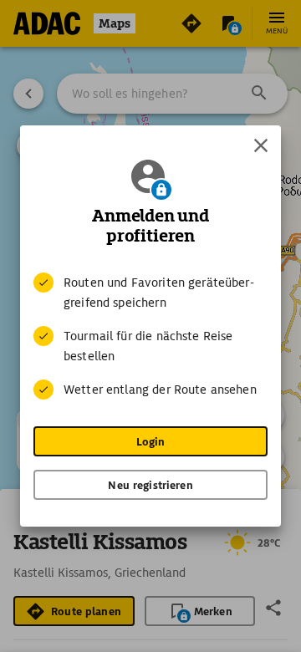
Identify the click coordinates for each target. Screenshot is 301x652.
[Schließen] (261, 145)
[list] (150, 336)
